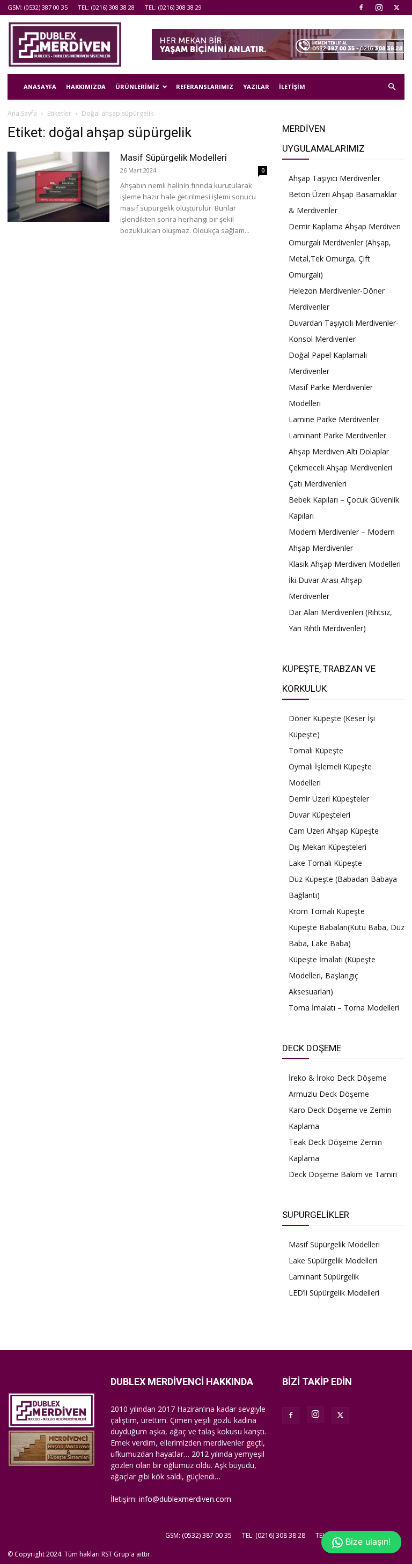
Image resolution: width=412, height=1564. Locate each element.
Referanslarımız (204, 87)
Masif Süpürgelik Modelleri (173, 157)
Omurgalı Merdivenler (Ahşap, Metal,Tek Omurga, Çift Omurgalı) (340, 258)
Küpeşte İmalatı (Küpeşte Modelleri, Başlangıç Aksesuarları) (332, 975)
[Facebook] (361, 7)
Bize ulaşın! (367, 1541)
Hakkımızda (86, 87)
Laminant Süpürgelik (324, 1276)
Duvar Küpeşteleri (319, 815)
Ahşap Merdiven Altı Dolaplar (339, 451)
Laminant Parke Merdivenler (337, 435)
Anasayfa (40, 87)
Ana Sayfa (22, 113)
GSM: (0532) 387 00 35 (38, 7)
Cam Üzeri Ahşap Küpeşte (334, 831)
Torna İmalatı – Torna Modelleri (344, 1007)
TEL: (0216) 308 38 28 (106, 7)
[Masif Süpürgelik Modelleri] (58, 187)
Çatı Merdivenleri (318, 483)
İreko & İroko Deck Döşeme (338, 1078)
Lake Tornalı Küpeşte (325, 863)
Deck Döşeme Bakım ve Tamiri (343, 1174)
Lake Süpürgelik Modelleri (333, 1260)
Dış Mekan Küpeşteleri (327, 847)
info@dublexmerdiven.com (185, 1499)
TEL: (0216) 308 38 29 (173, 7)
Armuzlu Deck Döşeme (329, 1094)
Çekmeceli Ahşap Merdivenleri (340, 467)
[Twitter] (396, 7)
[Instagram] (379, 7)
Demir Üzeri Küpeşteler (329, 799)
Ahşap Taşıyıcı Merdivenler (334, 178)
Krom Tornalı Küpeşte (327, 911)
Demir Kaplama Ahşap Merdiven (345, 226)
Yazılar (256, 87)
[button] (391, 87)
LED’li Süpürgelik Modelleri (334, 1293)
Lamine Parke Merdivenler (334, 419)
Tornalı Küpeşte (316, 750)
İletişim (292, 87)
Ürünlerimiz (137, 87)
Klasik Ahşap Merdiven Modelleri (345, 564)
